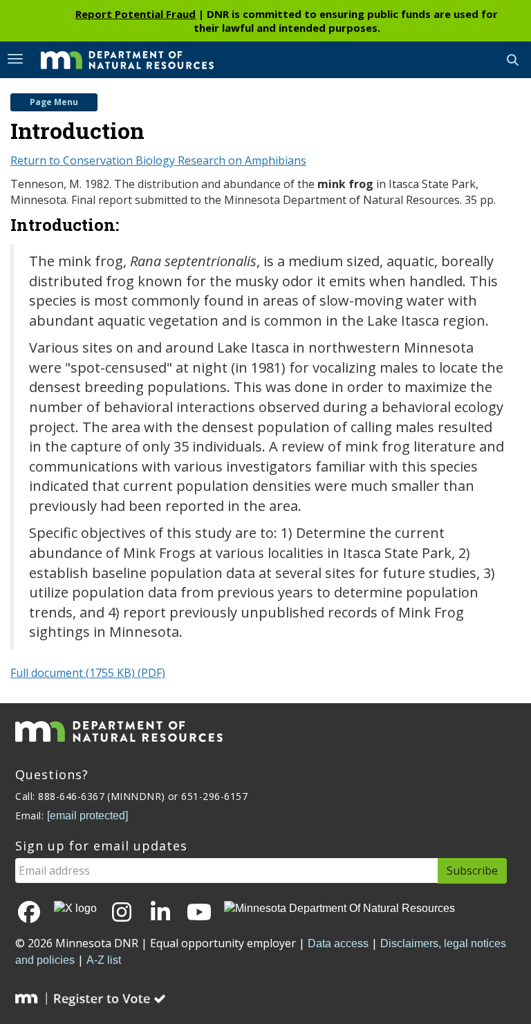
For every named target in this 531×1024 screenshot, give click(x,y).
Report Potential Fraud (135, 14)
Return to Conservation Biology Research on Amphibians (158, 160)
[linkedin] (160, 913)
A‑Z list (103, 960)
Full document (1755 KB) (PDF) (87, 672)
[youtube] (199, 913)
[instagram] (122, 913)
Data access (338, 943)
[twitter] (75, 909)
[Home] (116, 58)
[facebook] (29, 913)
